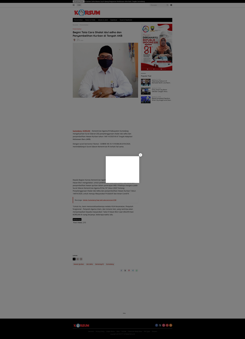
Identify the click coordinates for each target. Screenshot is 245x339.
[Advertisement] (122, 169)
